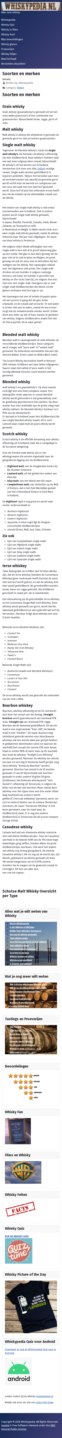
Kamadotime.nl (44, 1396)
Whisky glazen (9, 44)
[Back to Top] (57, 1432)
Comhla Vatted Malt (19, 1006)
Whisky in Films (9, 29)
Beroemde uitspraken (13, 63)
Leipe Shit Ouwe (44, 1402)
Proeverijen (7, 49)
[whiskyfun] (18, 1131)
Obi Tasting (15, 1027)
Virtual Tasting (22, 1038)
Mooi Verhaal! (8, 58)
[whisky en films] (23, 1172)
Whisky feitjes (9, 54)
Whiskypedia (8, 19)
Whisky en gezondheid (21, 960)
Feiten (20, 87)
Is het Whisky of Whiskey (22, 927)
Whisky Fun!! (8, 34)
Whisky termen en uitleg (22, 956)
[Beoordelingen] (26, 1086)
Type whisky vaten (19, 938)
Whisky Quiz (7, 24)
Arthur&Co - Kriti (25, 1049)
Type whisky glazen (19, 945)
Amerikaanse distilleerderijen (24, 991)
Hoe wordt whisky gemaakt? (24, 949)
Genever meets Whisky (21, 1041)
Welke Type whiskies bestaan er (25, 931)
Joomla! (5, 1425)
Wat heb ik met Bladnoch (22, 1002)
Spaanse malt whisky (20, 999)
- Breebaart (21, 1030)
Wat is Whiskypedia (19, 923)
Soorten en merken (19, 953)
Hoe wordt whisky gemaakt (23, 934)
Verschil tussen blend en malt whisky (28, 942)
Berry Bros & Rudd (19, 1034)
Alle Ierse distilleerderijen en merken (28, 988)
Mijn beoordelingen (12, 39)
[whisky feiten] (20, 1209)
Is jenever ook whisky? (21, 964)
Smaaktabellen (17, 995)
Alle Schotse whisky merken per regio (28, 984)
